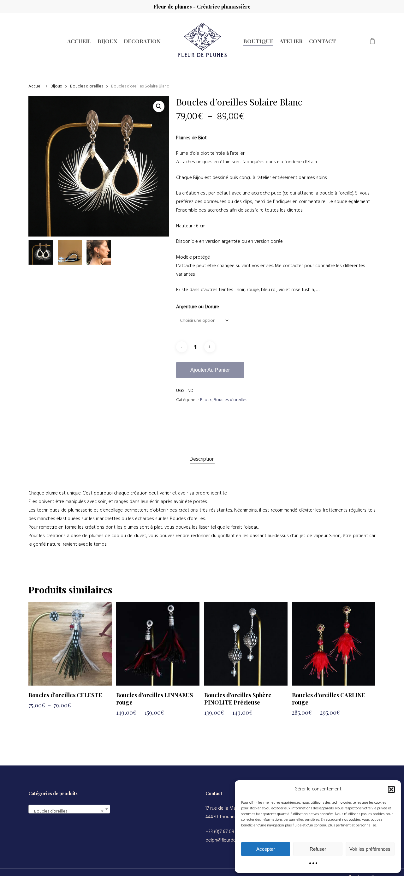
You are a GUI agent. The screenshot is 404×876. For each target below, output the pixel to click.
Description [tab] (202, 459)
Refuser (318, 849)
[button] (391, 789)
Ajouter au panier (210, 370)
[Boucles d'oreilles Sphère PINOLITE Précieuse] (246, 644)
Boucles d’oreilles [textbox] (67, 811)
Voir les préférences (369, 849)
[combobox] (69, 809)
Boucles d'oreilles (86, 86)
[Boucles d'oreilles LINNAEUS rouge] (157, 644)
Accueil (35, 86)
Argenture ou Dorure (197, 307)
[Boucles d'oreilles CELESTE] (70, 644)
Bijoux (56, 86)
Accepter (265, 849)
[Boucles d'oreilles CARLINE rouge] (333, 644)
